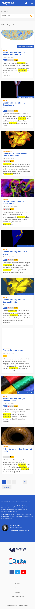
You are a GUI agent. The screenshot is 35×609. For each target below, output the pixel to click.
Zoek (26, 3)
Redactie (17, 588)
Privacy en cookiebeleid (17, 596)
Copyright (17, 592)
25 (24, 482)
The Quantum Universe (8, 3)
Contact (17, 583)
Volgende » (7, 487)
